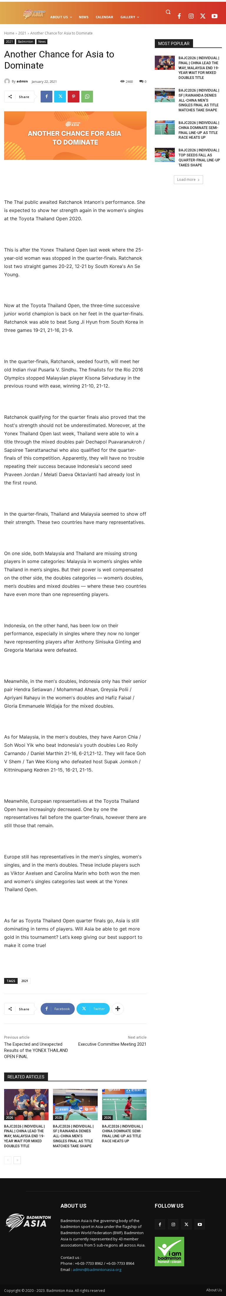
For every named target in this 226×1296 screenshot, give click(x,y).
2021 (22, 33)
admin (22, 81)
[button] (168, 12)
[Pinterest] (73, 96)
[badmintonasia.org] (34, 14)
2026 (9, 1117)
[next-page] (17, 1160)
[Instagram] (191, 16)
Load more (186, 179)
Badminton (25, 41)
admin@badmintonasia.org (97, 1269)
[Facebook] (179, 16)
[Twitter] (202, 16)
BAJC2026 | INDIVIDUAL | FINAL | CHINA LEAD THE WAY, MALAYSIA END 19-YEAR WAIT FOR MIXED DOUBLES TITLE (24, 1136)
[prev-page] (7, 1160)
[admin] (8, 81)
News (42, 41)
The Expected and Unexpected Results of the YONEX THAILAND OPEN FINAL (36, 1050)
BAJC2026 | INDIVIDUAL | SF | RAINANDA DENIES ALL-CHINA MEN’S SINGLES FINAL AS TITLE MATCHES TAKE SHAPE (73, 1136)
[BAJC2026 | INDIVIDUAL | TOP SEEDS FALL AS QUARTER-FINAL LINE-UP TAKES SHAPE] (165, 155)
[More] (118, 1009)
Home (9, 33)
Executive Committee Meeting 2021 (112, 1044)
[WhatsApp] (87, 96)
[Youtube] (214, 16)
